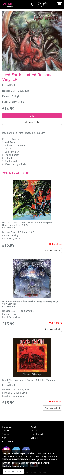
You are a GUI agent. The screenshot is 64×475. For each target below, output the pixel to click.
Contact (34, 437)
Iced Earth (10, 85)
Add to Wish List (32, 122)
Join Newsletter (38, 434)
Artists (34, 427)
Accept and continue (13, 471)
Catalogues (7, 427)
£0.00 (51, 4)
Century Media (16, 101)
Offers (34, 430)
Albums (5, 430)
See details (18, 465)
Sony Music (15, 238)
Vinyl (4, 437)
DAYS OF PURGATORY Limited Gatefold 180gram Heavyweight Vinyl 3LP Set (27, 224)
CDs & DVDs (7, 441)
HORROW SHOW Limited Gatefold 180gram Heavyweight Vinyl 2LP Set (30, 302)
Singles (5, 434)
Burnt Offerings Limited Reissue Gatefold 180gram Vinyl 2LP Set (30, 381)
